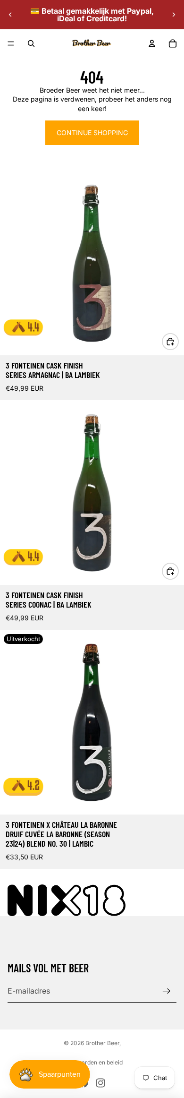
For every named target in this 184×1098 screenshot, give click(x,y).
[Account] (152, 43)
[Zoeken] (31, 43)
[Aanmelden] (166, 991)
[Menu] (11, 43)
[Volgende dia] (173, 14)
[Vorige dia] (10, 14)
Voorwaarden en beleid (92, 1062)
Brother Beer (102, 1043)
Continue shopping (92, 133)
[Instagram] (100, 1083)
